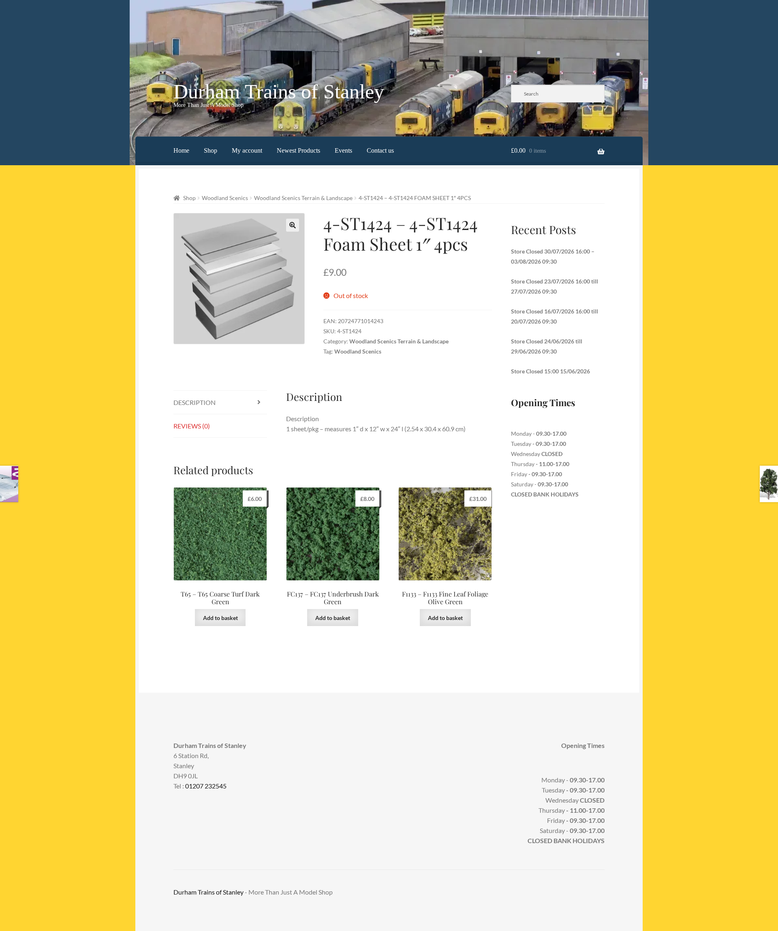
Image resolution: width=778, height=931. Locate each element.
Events (343, 150)
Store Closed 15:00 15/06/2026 (550, 371)
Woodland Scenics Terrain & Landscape (303, 197)
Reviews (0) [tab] (191, 426)
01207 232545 (206, 786)
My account (247, 150)
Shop (210, 150)
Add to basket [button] (220, 617)
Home (181, 150)
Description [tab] (194, 402)
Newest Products (298, 150)
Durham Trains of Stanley (278, 91)
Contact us (380, 150)
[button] (292, 225)
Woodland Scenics (225, 197)
